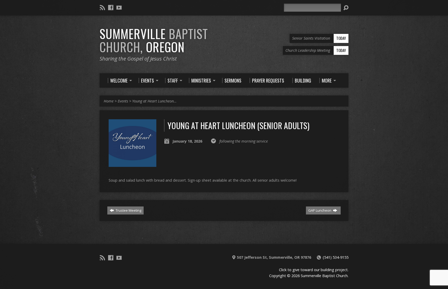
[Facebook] (110, 7)
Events (123, 101)
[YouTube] (119, 7)
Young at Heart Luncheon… (154, 101)
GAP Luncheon (320, 210)
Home (109, 101)
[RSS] (102, 7)
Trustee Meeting (128, 210)
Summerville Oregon (154, 40)
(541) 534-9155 (335, 257)
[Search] (345, 7)
